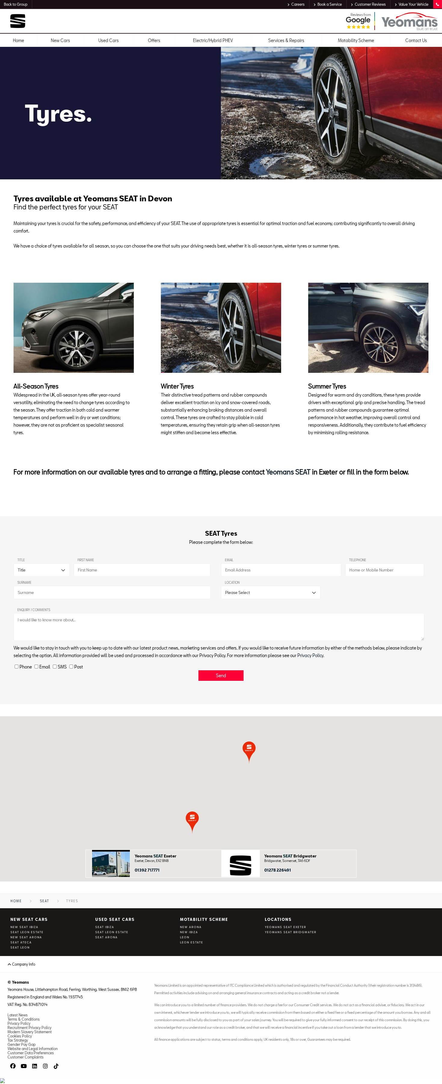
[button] (192, 822)
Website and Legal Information (33, 1048)
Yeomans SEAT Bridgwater (291, 932)
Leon (184, 937)
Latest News (18, 1015)
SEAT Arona (106, 937)
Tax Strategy (18, 1040)
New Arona (191, 927)
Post (78, 666)
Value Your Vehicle (413, 4)
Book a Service (330, 4)
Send (221, 675)
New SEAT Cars (29, 919)
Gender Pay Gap (21, 1044)
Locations (278, 919)
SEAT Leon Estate (27, 932)
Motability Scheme (204, 919)
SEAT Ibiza (104, 927)
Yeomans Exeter (155, 856)
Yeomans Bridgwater (290, 856)
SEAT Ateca (21, 942)
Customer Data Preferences (31, 1053)
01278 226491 (277, 870)
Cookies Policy (20, 1036)
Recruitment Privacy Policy (29, 1027)
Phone (26, 666)
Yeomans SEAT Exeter (285, 927)
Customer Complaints (26, 1057)
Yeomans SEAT (288, 472)
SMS (62, 666)
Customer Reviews (370, 4)
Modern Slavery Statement (30, 1032)
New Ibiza (189, 932)
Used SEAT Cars (115, 919)
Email (44, 666)
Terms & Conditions (24, 1019)
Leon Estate (191, 942)
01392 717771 (147, 870)
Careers (298, 4)
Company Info (23, 964)
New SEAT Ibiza (24, 927)
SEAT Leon (20, 947)
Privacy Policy (310, 655)
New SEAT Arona (26, 937)
